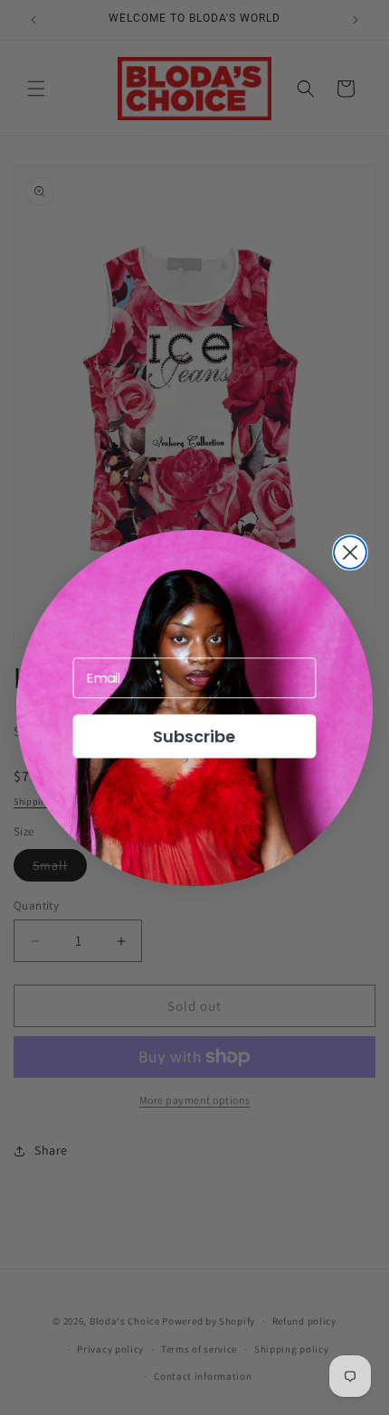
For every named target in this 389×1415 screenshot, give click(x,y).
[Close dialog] (350, 552)
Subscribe (194, 735)
